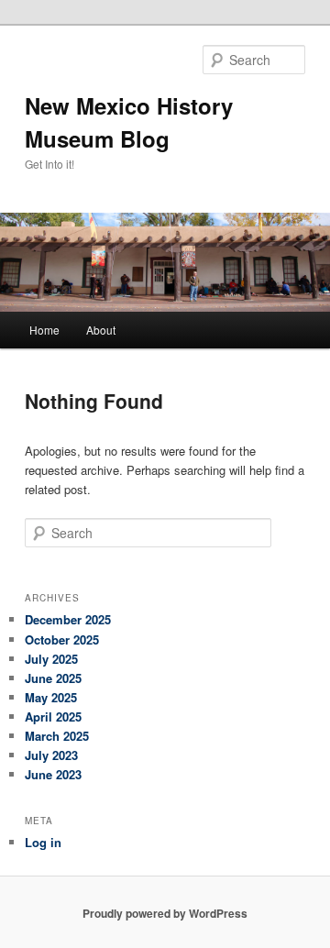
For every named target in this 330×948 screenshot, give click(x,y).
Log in (43, 842)
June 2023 (53, 774)
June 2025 (53, 678)
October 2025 (62, 639)
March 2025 (57, 735)
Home (44, 329)
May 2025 (51, 697)
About (101, 329)
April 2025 (53, 716)
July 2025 (51, 658)
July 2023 (51, 755)
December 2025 (68, 619)
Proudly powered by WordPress (165, 913)
